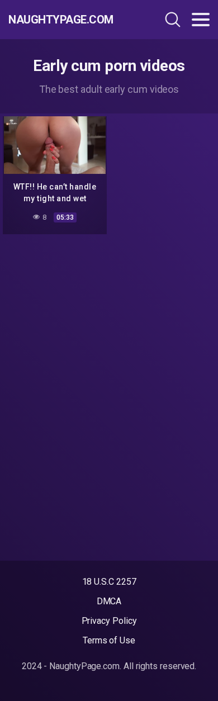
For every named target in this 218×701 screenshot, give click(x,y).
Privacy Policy (109, 620)
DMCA (109, 601)
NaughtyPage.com (60, 19)
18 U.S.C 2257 (109, 581)
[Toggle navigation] (201, 19)
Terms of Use (109, 640)
